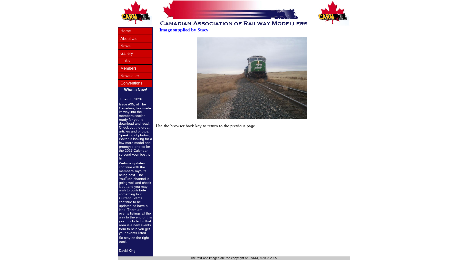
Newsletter (129, 76)
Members (128, 68)
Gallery (126, 53)
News (125, 46)
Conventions (131, 83)
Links (125, 61)
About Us (128, 39)
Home (125, 31)
